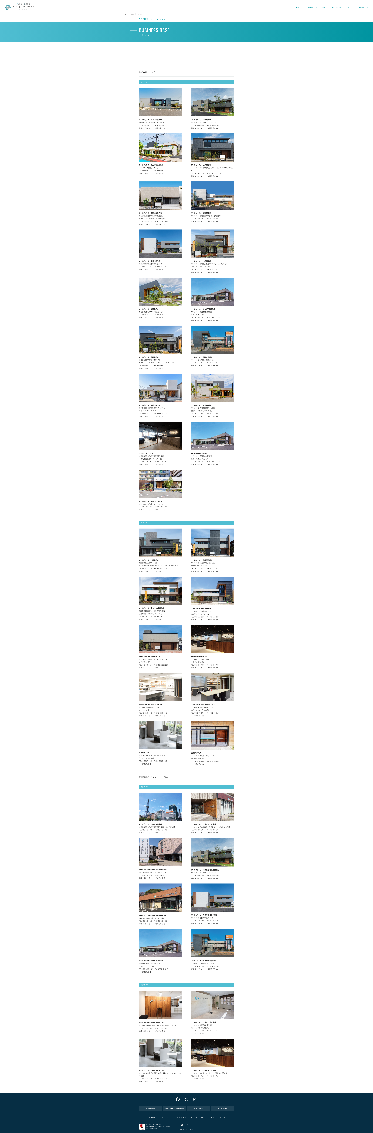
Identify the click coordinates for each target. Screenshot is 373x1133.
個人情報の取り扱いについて (155, 1118)
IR (349, 7)
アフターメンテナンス (222, 1109)
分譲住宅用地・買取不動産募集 (174, 1109)
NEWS (297, 7)
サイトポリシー (169, 1118)
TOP (125, 14)
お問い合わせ (212, 1118)
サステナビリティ (335, 7)
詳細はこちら (143, 128)
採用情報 (361, 7)
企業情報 (323, 7)
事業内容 (310, 7)
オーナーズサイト (198, 1109)
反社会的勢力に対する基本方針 (199, 1118)
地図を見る (159, 128)
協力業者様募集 (150, 1109)
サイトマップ (222, 1118)
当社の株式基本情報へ (152, 1129)
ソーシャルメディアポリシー (182, 1118)
